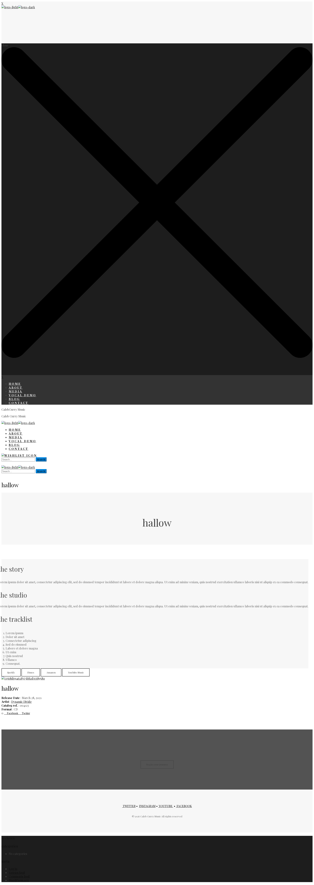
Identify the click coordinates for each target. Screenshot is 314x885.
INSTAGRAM (147, 806)
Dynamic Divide (21, 702)
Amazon (51, 672)
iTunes (30, 672)
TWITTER (129, 806)
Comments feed (19, 876)
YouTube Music (76, 672)
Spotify (11, 672)
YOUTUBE (165, 806)
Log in (13, 869)
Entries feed (17, 872)
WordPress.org (19, 880)
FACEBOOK (184, 806)
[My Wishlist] (19, 455)
